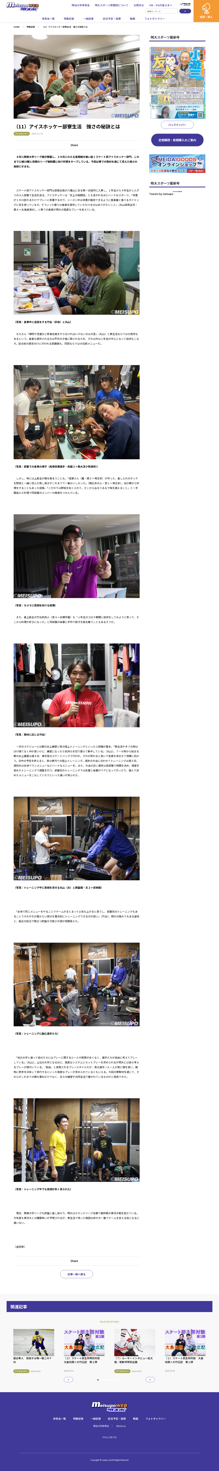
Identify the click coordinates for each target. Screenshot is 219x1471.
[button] (68, 1379)
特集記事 (69, 18)
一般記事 (88, 18)
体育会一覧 (48, 18)
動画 (132, 18)
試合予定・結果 (112, 18)
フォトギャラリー (154, 18)
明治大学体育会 (101, 1426)
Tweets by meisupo (161, 194)
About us (121, 1426)
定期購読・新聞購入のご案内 (177, 140)
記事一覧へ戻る (77, 1274)
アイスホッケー (21, 133)
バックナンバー (177, 125)
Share (74, 145)
